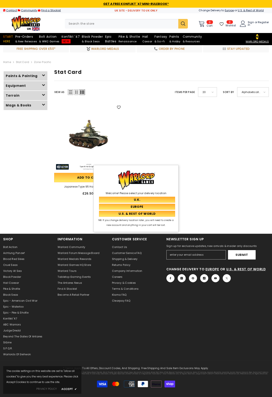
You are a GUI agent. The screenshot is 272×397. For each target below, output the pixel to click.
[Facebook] (170, 278)
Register (263, 22)
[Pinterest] (193, 278)
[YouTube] (215, 278)
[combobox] (121, 24)
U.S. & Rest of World (251, 10)
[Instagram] (182, 278)
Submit (241, 255)
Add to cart (88, 177)
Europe (229, 10)
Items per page (185, 92)
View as (59, 92)
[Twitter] (227, 278)
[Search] (126, 24)
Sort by (228, 92)
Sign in (251, 23)
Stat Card (22, 62)
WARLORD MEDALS (257, 41)
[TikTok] (204, 278)
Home (7, 62)
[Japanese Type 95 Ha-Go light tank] (88, 137)
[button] (70, 92)
